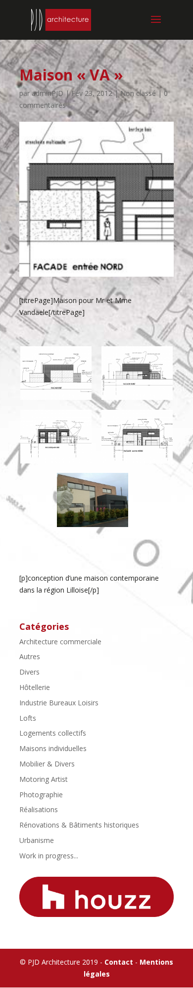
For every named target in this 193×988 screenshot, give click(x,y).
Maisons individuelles (53, 748)
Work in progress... (48, 855)
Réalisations (38, 809)
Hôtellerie (34, 687)
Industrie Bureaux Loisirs (58, 702)
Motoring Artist (43, 779)
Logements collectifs (52, 733)
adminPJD (47, 93)
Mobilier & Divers (47, 763)
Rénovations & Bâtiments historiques (79, 825)
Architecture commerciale (60, 641)
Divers (29, 672)
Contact (118, 962)
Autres (29, 656)
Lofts (27, 718)
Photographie (41, 794)
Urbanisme (36, 840)
